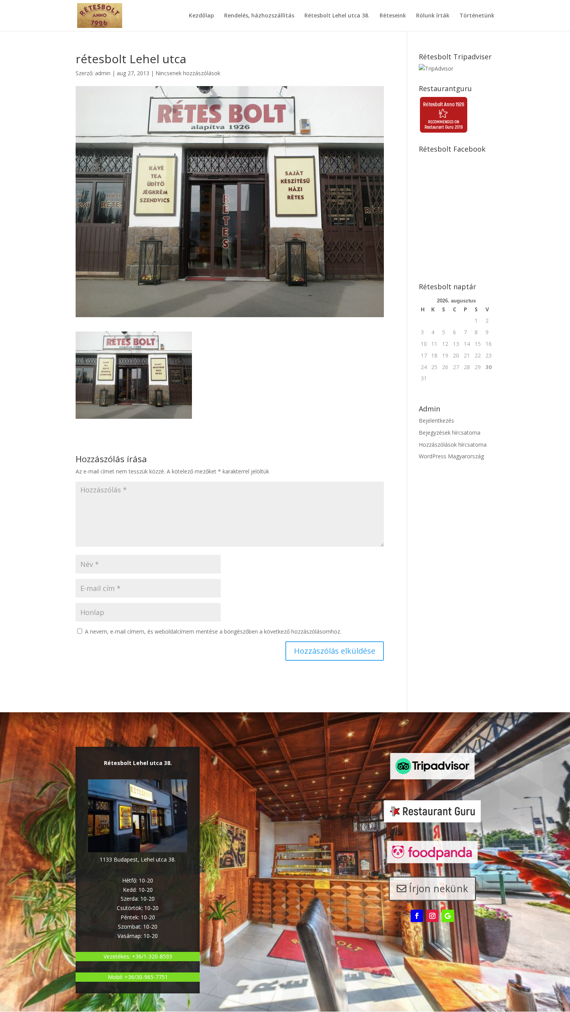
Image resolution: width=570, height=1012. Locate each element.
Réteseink (393, 16)
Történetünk (476, 16)
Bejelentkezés (436, 420)
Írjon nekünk (438, 888)
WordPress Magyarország (451, 456)
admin (103, 73)
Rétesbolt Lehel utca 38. (337, 16)
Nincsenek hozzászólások (187, 73)
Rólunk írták (432, 16)
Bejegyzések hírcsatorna (449, 432)
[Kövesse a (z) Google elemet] (448, 916)
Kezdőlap (201, 16)
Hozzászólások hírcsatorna (453, 444)
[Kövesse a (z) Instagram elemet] (432, 916)
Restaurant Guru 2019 (444, 127)
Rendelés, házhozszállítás (259, 16)
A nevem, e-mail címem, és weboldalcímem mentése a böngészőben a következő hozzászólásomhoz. (213, 631)
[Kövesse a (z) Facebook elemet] (417, 916)
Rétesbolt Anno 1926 (443, 104)
